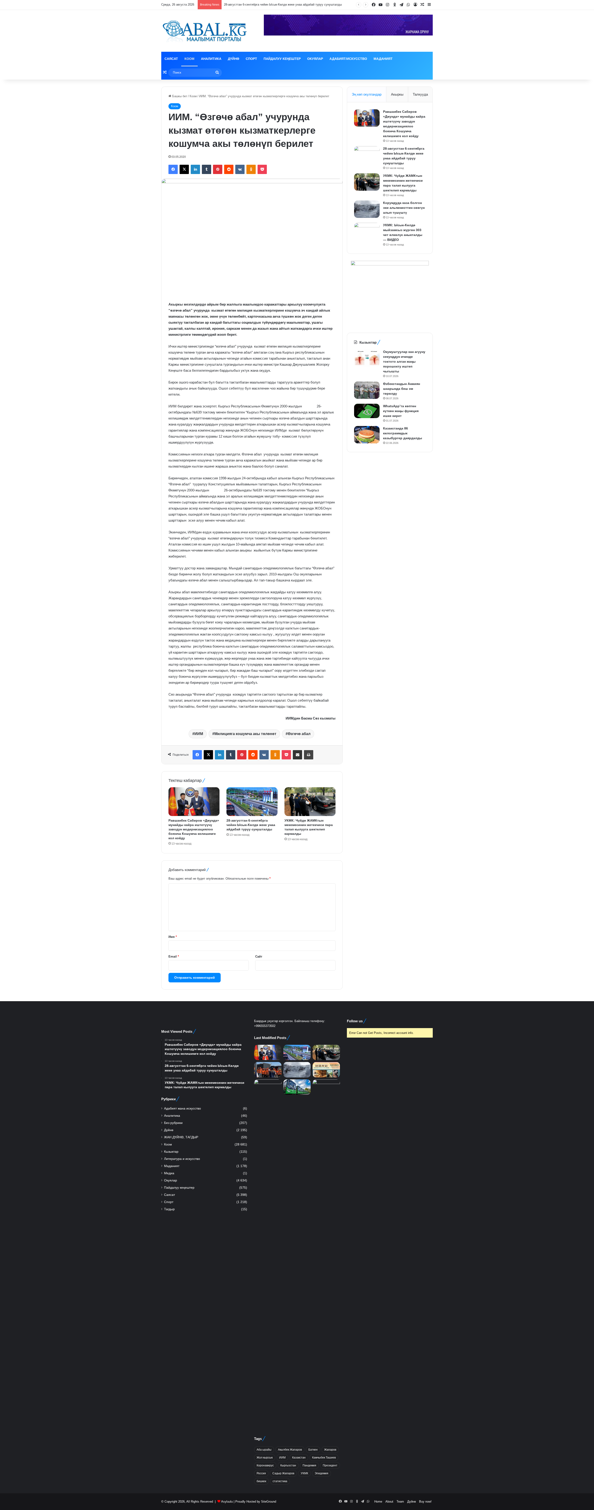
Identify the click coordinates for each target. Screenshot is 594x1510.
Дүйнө (233, 59)
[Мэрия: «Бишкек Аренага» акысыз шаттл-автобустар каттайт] (297, 1087)
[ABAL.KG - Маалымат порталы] (204, 30)
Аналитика (211, 59)
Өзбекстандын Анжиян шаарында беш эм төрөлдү (401, 388)
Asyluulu (227, 1501)
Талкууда (420, 94)
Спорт (251, 59)
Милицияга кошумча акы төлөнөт (245, 734)
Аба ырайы (264, 1449)
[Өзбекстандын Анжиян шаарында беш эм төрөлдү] (367, 390)
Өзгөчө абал (299, 734)
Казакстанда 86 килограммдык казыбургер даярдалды (402, 433)
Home (378, 1501)
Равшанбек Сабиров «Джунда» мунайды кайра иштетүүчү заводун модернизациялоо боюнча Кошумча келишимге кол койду (193, 829)
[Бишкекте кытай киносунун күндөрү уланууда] (326, 1070)
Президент (330, 1465)
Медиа (169, 1173)
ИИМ (198, 734)
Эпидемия (321, 1473)
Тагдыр (169, 1209)
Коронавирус (265, 1465)
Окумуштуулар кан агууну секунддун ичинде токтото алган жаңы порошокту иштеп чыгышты (404, 361)
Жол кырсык (265, 1457)
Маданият (383, 59)
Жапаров (330, 1449)
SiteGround (268, 1501)
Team (400, 1501)
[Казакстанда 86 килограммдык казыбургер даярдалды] (367, 434)
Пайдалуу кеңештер (282, 59)
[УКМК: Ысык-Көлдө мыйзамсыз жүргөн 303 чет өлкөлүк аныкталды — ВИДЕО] (367, 231)
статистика (280, 1481)
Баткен (313, 1449)
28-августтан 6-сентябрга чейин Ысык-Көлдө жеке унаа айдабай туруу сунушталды (250, 825)
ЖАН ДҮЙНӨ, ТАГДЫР (181, 1137)
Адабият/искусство (348, 59)
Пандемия (309, 1465)
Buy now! (425, 1501)
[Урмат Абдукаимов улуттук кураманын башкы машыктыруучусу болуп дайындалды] (267, 1253)
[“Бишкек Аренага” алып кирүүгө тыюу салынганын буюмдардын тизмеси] (326, 1253)
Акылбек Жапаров (290, 1449)
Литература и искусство (182, 1159)
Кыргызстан (288, 1465)
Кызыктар (171, 1151)
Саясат (171, 59)
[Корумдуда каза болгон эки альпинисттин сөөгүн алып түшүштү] (367, 209)
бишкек (261, 1481)
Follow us (355, 1021)
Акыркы (397, 94)
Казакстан (299, 1457)
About (389, 1501)
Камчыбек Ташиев (324, 1457)
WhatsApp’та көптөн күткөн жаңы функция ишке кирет (401, 411)
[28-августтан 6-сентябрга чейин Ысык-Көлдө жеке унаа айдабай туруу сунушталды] (252, 801)
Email (173, 956)
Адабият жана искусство (182, 1108)
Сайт (258, 956)
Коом (189, 59)
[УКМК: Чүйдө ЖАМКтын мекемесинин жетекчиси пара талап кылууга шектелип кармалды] (310, 801)
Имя (172, 937)
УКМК (304, 1473)
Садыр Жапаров (283, 1473)
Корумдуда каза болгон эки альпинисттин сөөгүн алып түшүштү (404, 207)
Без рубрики (173, 1123)
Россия (261, 1473)
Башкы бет (179, 96)
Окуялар (315, 59)
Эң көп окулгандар (366, 94)
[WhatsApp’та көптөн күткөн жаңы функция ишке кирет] (367, 411)
